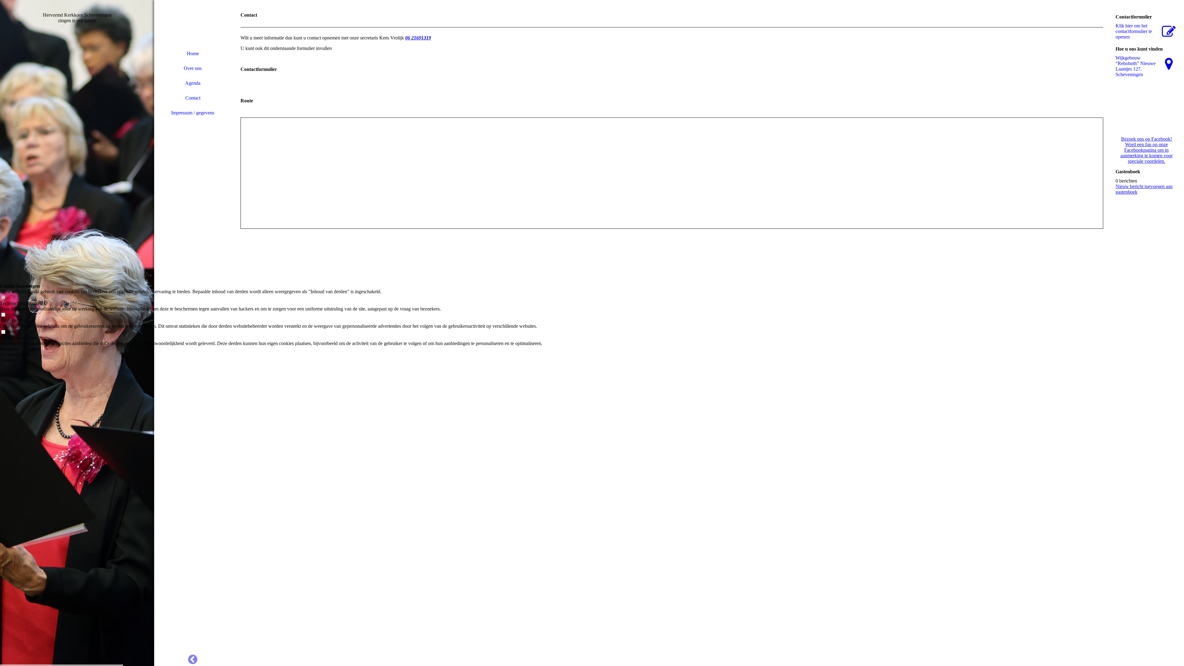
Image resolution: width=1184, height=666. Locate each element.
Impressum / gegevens (192, 112)
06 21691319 (418, 37)
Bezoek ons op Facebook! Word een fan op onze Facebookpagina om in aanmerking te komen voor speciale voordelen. (1146, 150)
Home (193, 53)
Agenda (192, 83)
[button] (271, 349)
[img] (192, 23)
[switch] (3, 297)
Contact (192, 98)
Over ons (193, 68)
